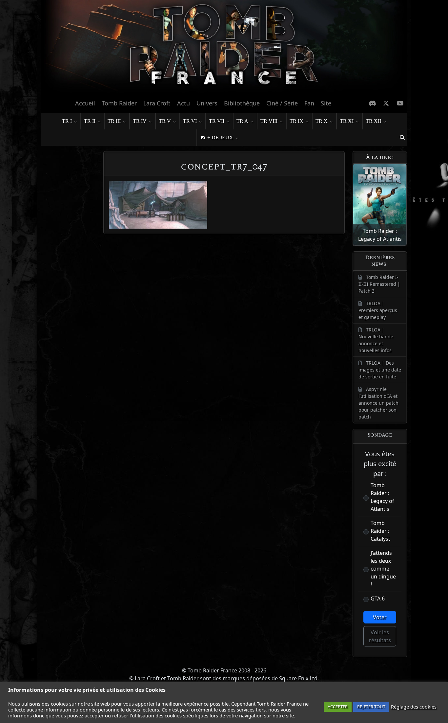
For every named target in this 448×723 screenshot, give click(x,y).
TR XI (347, 121)
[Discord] (372, 103)
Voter (380, 617)
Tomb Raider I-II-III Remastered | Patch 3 (379, 284)
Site (326, 103)
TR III (114, 121)
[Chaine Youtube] (400, 103)
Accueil (85, 103)
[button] (402, 138)
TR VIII (268, 121)
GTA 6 (378, 598)
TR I (67, 121)
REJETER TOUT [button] (371, 707)
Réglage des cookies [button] (414, 707)
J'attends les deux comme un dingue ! (383, 568)
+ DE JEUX (220, 137)
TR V (165, 121)
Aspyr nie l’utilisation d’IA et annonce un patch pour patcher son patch (378, 403)
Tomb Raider (119, 103)
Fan (309, 103)
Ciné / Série (282, 103)
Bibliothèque (242, 103)
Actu (183, 103)
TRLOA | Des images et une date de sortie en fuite (379, 370)
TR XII (373, 121)
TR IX (296, 121)
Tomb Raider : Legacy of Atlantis (382, 497)
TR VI (190, 121)
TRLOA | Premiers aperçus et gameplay (377, 310)
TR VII (216, 121)
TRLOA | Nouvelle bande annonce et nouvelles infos (375, 340)
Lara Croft (157, 103)
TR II (89, 121)
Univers (206, 103)
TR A (242, 121)
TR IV (140, 121)
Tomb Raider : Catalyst (380, 530)
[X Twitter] (386, 103)
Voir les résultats (380, 636)
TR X (322, 121)
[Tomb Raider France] (224, 47)
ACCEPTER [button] (338, 707)
